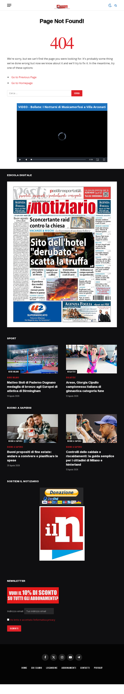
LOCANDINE (51, 667)
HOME (24, 667)
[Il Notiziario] (62, 5)
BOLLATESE (71, 371)
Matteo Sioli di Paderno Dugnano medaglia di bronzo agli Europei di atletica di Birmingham (32, 386)
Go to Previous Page (23, 77)
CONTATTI (85, 667)
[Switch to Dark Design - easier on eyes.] (110, 5)
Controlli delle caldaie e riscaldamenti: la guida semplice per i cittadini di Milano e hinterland (90, 458)
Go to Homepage (22, 83)
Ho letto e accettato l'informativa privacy (32, 619)
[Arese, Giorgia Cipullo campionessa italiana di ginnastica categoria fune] (91, 359)
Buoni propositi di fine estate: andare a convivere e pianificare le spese (32, 456)
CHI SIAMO (36, 667)
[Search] (115, 5)
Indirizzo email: (15, 611)
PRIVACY (98, 667)
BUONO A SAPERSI (15, 441)
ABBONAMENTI (69, 667)
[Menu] (9, 5)
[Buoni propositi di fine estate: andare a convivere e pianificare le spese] (32, 428)
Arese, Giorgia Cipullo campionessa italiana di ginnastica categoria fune (85, 386)
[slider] (58, 159)
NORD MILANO (13, 371)
